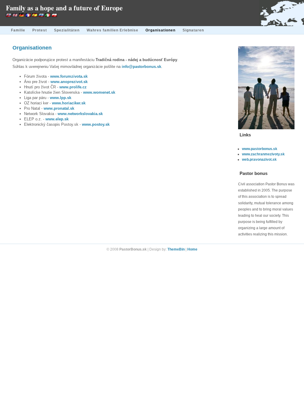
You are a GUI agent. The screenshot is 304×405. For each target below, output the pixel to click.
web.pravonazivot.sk (259, 159)
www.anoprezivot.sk (69, 81)
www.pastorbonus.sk (259, 149)
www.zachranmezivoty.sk (263, 154)
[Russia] (41, 15)
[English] (15, 15)
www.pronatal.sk (59, 108)
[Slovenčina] (8, 15)
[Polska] (54, 15)
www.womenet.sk (99, 92)
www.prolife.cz (73, 87)
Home (192, 249)
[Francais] (28, 15)
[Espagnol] (34, 15)
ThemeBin (176, 249)
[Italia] (47, 15)
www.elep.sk (57, 119)
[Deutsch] (21, 15)
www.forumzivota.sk (69, 76)
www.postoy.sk (96, 124)
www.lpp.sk (60, 97)
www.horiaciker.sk (69, 103)
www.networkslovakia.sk (80, 113)
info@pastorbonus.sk (141, 66)
